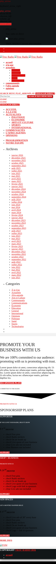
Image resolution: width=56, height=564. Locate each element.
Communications (19, 303)
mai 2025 (15, 176)
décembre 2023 (18, 220)
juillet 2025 (16, 171)
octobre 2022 (17, 257)
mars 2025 (16, 181)
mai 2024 (15, 207)
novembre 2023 (18, 223)
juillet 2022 (16, 264)
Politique (15, 318)
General (15, 311)
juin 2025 (15, 173)
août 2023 (16, 231)
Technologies (17, 326)
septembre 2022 (18, 259)
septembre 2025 (18, 166)
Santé (14, 321)
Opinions (15, 316)
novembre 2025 (18, 160)
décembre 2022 (18, 251)
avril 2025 (16, 179)
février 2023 (17, 246)
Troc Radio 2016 (25, 550)
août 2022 (16, 262)
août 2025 (16, 168)
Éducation (16, 308)
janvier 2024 (17, 218)
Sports (14, 324)
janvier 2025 (17, 186)
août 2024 (16, 199)
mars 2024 (16, 212)
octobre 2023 (17, 225)
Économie (16, 305)
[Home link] (21, 56)
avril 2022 (16, 272)
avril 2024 (16, 210)
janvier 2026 (17, 155)
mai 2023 (15, 238)
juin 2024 (15, 205)
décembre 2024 (18, 189)
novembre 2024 (18, 192)
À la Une (15, 290)
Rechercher (40, 96)
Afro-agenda (17, 295)
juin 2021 (15, 278)
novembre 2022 (18, 254)
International (17, 313)
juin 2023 (15, 236)
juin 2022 (15, 267)
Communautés (18, 300)
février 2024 (17, 215)
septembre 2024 (18, 197)
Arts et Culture (18, 298)
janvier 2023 (17, 249)
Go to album (5, 24)
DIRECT (45, 93)
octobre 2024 (17, 194)
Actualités (16, 292)
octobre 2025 (17, 163)
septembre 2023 (18, 228)
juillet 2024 (16, 202)
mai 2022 (15, 270)
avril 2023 (16, 241)
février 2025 (17, 184)
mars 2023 (16, 244)
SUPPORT (5, 452)
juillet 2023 (16, 233)
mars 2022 (16, 275)
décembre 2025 (18, 158)
